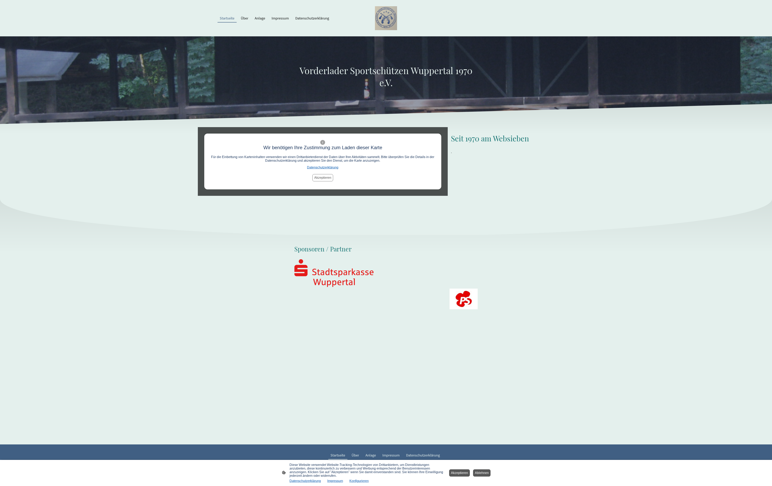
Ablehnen (482, 473)
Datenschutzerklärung (322, 167)
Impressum (335, 481)
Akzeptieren (322, 177)
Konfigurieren (359, 481)
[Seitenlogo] (386, 18)
